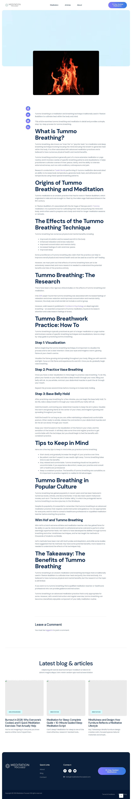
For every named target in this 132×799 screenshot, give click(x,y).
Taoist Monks (60, 170)
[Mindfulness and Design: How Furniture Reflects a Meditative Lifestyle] (107, 698)
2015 (41, 296)
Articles (68, 5)
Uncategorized (15, 712)
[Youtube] (75, 770)
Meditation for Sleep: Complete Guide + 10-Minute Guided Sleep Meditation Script (64, 722)
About (79, 5)
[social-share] (28, 108)
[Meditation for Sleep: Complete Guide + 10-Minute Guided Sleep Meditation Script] (66, 698)
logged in (49, 630)
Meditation (54, 5)
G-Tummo (95, 206)
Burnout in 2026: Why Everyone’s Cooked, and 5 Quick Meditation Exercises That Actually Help (23, 722)
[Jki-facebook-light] (65, 770)
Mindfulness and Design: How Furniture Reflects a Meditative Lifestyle (105, 722)
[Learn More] (121, 796)
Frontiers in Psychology (74, 306)
